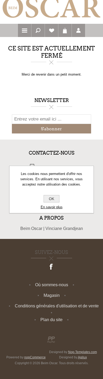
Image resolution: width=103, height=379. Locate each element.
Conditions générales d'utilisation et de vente (57, 306)
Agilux (82, 357)
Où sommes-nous (51, 285)
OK (51, 199)
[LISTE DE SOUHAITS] (51, 30)
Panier (65, 30)
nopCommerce (35, 357)
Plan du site (51, 319)
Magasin (52, 295)
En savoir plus (52, 207)
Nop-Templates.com (82, 352)
